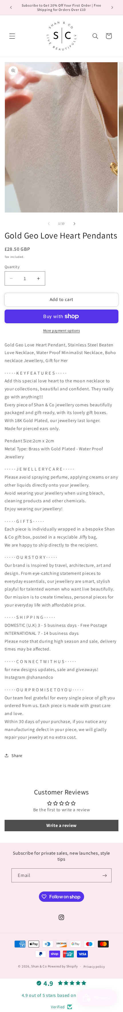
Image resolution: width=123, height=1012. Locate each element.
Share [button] (16, 755)
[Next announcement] (112, 7)
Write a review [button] (61, 825)
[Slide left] (48, 223)
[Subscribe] (104, 875)
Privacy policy (94, 966)
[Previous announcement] (11, 7)
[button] (12, 36)
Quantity (12, 266)
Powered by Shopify (63, 966)
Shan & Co (39, 966)
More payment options (61, 330)
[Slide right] (74, 223)
